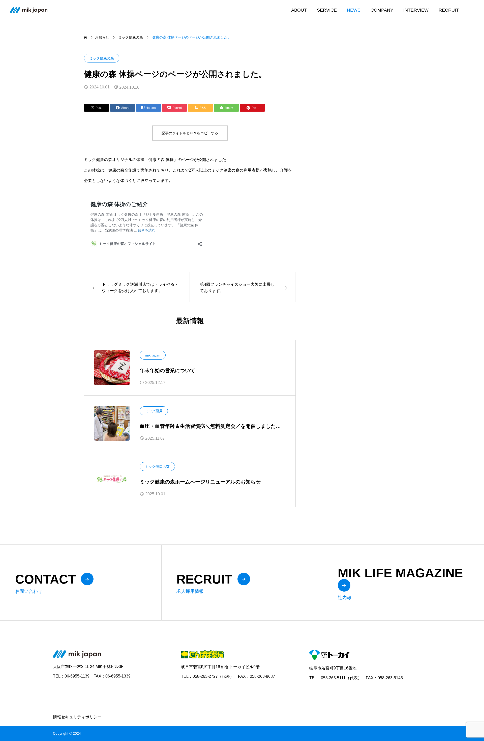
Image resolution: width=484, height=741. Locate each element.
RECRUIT (449, 10)
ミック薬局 (154, 411)
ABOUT (299, 10)
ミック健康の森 (101, 58)
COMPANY (382, 10)
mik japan (152, 355)
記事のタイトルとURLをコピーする (190, 133)
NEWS (353, 10)
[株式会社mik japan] (28, 10)
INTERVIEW (416, 10)
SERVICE (327, 10)
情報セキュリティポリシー (77, 717)
